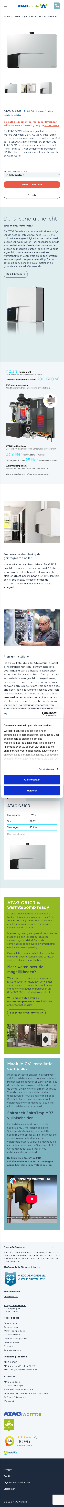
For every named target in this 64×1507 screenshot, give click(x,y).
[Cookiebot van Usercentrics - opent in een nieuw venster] (46, 714)
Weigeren (32, 790)
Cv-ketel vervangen (13, 1386)
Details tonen (46, 769)
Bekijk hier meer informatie (26, 1013)
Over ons (8, 1346)
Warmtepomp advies (14, 1331)
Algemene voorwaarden (17, 1483)
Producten (36, 16)
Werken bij (9, 1401)
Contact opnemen (13, 1350)
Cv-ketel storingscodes (15, 1339)
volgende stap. (43, 1165)
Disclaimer (9, 1489)
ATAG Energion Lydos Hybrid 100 (20, 1370)
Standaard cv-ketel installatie (18, 1390)
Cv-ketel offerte (12, 1335)
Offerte (32, 195)
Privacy (8, 1470)
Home (7, 16)
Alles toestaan (32, 779)
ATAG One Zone (12, 1382)
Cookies (8, 1476)
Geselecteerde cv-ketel (16, 171)
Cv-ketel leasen (11, 1342)
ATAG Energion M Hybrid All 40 (19, 1366)
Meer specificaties (16, 834)
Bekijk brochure (15, 274)
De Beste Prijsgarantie (15, 1397)
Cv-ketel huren (11, 1327)
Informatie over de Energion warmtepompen (26, 1393)
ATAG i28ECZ (10, 1362)
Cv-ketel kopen (20, 16)
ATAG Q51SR (51, 125)
